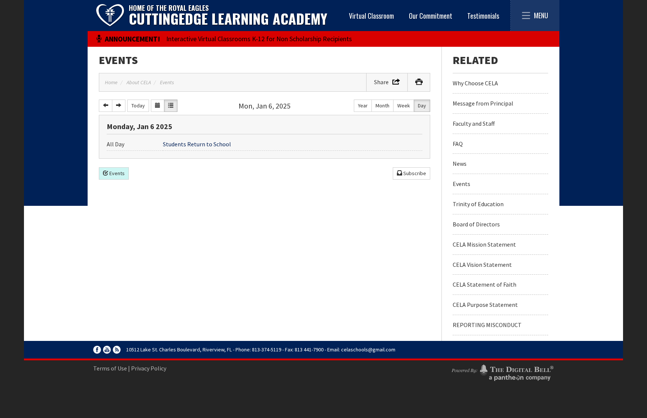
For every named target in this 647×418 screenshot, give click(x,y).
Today (138, 105)
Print (418, 82)
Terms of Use (110, 368)
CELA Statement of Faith (484, 284)
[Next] (118, 106)
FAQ (458, 143)
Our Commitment (430, 16)
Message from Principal (483, 103)
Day (422, 105)
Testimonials (483, 16)
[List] (170, 106)
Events (118, 60)
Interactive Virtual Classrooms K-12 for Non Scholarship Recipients (259, 38)
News (460, 163)
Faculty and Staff (474, 123)
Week (403, 105)
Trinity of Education (478, 204)
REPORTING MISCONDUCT (487, 325)
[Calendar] (157, 106)
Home (111, 82)
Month (382, 105)
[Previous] (105, 106)
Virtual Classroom (371, 16)
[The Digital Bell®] (502, 371)
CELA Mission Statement (484, 244)
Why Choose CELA (475, 83)
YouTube (107, 350)
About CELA (139, 82)
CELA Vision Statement (482, 264)
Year (363, 105)
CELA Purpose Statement (485, 304)
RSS (117, 350)
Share (381, 82)
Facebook (97, 350)
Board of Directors (476, 224)
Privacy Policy (148, 368)
